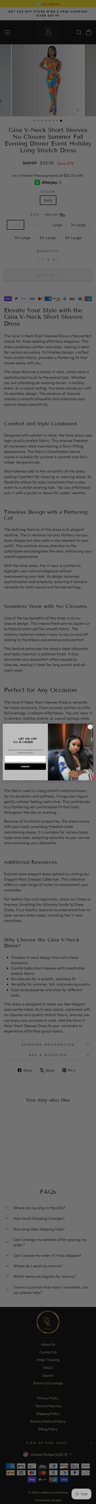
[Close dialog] (90, 727)
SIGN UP (25, 766)
